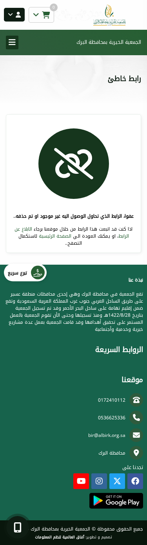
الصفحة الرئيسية (55, 236)
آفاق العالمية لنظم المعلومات (59, 537)
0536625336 (111, 417)
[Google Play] (116, 501)
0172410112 (111, 400)
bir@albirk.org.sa (106, 435)
